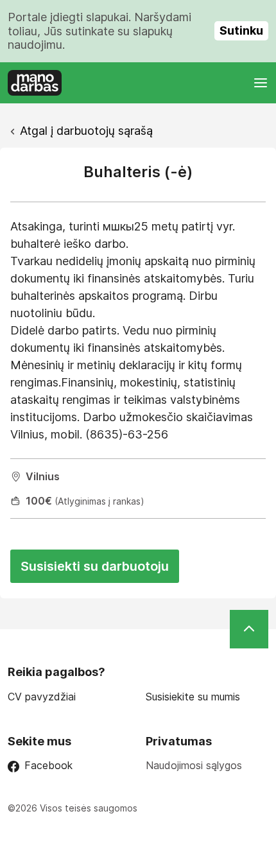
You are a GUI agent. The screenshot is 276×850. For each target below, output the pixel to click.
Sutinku (241, 30)
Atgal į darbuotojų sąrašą (86, 130)
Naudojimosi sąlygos (194, 765)
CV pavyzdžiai (42, 697)
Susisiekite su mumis (193, 697)
